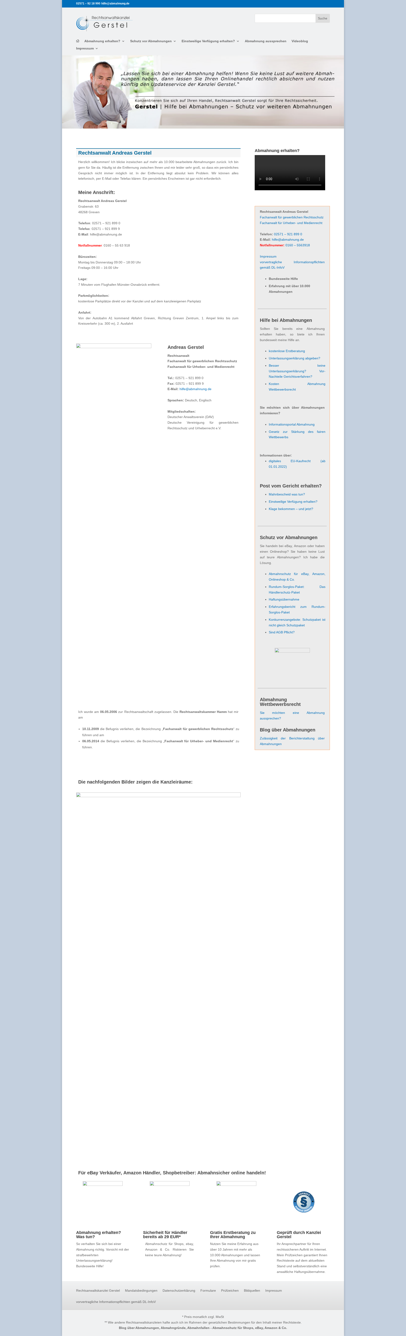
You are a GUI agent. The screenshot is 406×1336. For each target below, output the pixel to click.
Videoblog (300, 41)
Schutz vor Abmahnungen (151, 41)
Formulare (208, 1290)
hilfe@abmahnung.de (195, 389)
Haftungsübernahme (284, 599)
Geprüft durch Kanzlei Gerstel (299, 1234)
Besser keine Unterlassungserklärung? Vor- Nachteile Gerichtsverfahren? (297, 371)
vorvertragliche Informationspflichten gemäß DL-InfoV (116, 1302)
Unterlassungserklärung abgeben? (294, 358)
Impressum (85, 48)
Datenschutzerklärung (179, 1290)
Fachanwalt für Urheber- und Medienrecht (291, 223)
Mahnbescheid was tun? (287, 494)
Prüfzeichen (230, 1290)
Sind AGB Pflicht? (282, 632)
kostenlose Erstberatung (287, 351)
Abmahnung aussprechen (265, 41)
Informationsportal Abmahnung (292, 424)
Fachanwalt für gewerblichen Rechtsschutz (292, 217)
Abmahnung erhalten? (102, 41)
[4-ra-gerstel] (158, 796)
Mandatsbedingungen (141, 1290)
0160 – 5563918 (297, 245)
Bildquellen (252, 1290)
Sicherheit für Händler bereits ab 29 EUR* (165, 1234)
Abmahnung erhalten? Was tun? (98, 1234)
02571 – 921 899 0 (288, 234)
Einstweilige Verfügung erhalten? (208, 41)
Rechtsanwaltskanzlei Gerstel (98, 1290)
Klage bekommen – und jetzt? (291, 509)
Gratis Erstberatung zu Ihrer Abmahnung (233, 1234)
